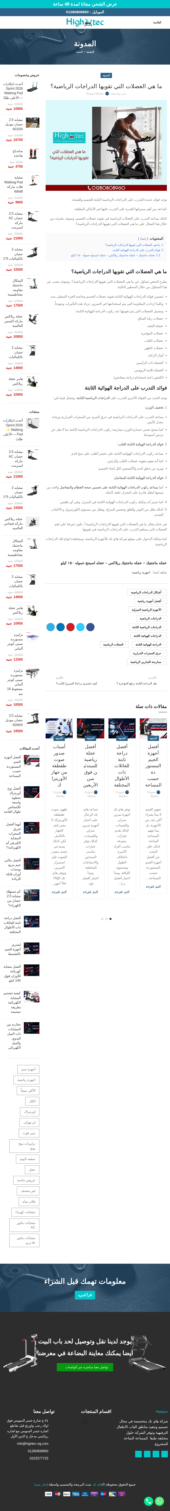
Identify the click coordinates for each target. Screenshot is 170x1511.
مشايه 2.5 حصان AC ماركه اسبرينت (16, 220)
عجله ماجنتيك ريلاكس (125, 563)
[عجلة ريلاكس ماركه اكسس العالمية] (32, 326)
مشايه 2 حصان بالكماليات (16, 352)
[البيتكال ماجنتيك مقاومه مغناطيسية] (32, 293)
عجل (32, 1169)
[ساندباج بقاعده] (32, 159)
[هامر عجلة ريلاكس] (32, 387)
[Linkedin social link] (60, 627)
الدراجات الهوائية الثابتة (147, 635)
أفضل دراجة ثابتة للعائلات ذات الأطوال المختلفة (122, 765)
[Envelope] (147, 1454)
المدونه (79, 51)
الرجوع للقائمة (106, 680)
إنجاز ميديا (41, 1484)
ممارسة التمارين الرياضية (145, 662)
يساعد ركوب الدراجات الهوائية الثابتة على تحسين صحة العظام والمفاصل (109, 487)
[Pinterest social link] (70, 627)
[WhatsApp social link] (5, 22)
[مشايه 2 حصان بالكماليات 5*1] (32, 259)
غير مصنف (28, 1190)
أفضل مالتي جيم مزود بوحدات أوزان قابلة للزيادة (12, 869)
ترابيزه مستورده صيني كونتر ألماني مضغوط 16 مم (15, 682)
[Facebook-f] (164, 1454)
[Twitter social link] (80, 627)
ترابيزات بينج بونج (26, 1146)
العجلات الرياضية (113, 644)
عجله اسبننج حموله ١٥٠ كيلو (82, 563)
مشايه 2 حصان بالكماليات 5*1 (13, 254)
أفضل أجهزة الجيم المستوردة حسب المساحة (153, 765)
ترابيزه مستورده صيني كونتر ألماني (15, 641)
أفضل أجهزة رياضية (149, 601)
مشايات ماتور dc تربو (26, 1240)
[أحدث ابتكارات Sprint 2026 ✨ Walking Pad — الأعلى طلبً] (32, 430)
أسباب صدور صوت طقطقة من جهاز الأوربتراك (59, 765)
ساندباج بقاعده (18, 153)
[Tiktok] (138, 1454)
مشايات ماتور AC (26, 1225)
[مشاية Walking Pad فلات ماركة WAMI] (32, 190)
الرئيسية (90, 51)
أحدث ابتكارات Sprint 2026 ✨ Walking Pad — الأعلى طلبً (13, 430)
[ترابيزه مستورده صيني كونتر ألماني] (32, 647)
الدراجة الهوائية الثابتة (148, 644)
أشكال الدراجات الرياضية (146, 592)
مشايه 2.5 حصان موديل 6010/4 (14, 124)
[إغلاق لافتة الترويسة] (5, 4)
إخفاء (143, 238)
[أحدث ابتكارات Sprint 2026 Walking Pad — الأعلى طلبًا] (32, 96)
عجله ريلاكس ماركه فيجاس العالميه (13, 523)
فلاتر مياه (29, 1201)
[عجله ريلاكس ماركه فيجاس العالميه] (32, 524)
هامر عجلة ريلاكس (15, 381)
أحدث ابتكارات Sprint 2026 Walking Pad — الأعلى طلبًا (13, 91)
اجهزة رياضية (141, 572)
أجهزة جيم (28, 1069)
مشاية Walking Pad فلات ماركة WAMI (13, 184)
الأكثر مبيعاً (28, 1090)
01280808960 (77, 12)
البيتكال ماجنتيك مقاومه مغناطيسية (15, 287)
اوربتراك (29, 1111)
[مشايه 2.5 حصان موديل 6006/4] (32, 723)
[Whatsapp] (156, 1454)
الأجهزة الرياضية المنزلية (146, 609)
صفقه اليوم (27, 1159)
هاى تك (97, 1484)
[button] (85, 1367)
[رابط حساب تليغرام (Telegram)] (50, 627)
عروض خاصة (26, 1180)
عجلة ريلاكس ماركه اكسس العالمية (13, 321)
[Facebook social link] (10, 22)
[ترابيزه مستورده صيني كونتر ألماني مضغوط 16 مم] (32, 687)
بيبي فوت (29, 1133)
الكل (32, 1101)
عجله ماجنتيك (156, 563)
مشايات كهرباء (25, 1212)
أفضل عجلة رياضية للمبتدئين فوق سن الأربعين (90, 765)
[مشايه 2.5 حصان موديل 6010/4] (32, 130)
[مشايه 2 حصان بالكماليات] (32, 357)
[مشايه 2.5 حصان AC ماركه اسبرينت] (32, 226)
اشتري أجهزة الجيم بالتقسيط (13, 949)
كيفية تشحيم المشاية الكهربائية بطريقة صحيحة (12, 1002)
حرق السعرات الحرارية (147, 653)
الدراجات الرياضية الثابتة (93, 398)
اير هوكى (29, 1122)
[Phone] (148, 1501)
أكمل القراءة (153, 886)
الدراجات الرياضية (150, 618)
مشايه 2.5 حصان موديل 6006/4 (14, 720)
